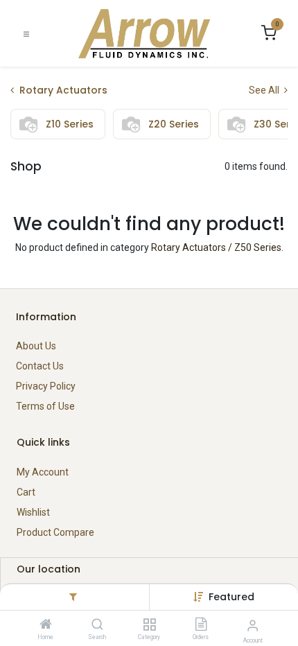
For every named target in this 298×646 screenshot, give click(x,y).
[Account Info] (252, 626)
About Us (36, 345)
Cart (26, 492)
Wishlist (33, 512)
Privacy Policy (46, 386)
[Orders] (201, 625)
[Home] (46, 625)
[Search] (97, 625)
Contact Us (40, 366)
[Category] (149, 625)
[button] (231, 596)
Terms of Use (45, 406)
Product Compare (55, 532)
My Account (43, 472)
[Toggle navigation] (26, 33)
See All (265, 90)
